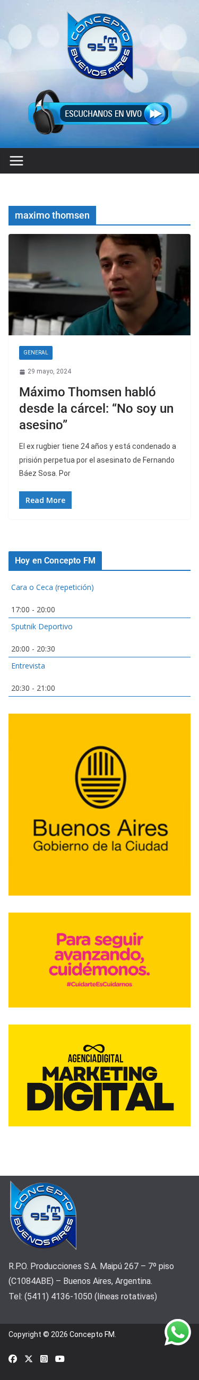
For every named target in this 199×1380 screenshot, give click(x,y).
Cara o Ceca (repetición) (52, 587)
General (35, 352)
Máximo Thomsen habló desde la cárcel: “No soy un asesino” (96, 408)
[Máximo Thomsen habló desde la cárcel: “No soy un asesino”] (99, 284)
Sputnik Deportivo (42, 626)
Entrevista (28, 666)
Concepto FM (92, 1334)
